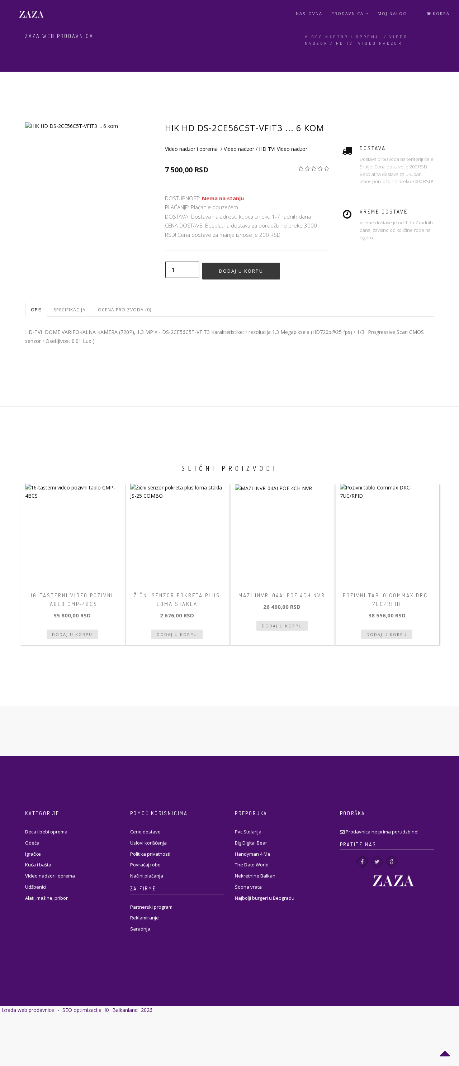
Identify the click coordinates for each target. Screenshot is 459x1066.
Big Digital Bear (251, 843)
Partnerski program (151, 907)
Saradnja (140, 929)
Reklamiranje (144, 917)
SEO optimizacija (81, 1010)
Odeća (32, 843)
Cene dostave (145, 831)
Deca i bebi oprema (46, 831)
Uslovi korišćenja (148, 843)
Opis (36, 310)
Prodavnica (348, 13)
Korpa (440, 13)
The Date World (252, 864)
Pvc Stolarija (248, 831)
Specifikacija (70, 310)
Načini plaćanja (146, 876)
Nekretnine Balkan (255, 876)
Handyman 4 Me (252, 854)
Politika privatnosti (150, 854)
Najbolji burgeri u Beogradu (264, 898)
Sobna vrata (248, 887)
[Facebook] (362, 861)
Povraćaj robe (145, 864)
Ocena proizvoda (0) (124, 310)
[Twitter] (377, 861)
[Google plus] (391, 861)
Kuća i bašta (38, 864)
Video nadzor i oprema (342, 36)
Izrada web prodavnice (28, 1010)
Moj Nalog (392, 13)
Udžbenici (35, 887)
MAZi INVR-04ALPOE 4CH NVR (281, 595)
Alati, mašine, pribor (46, 898)
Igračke (33, 854)
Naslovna (309, 13)
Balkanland (125, 1010)
